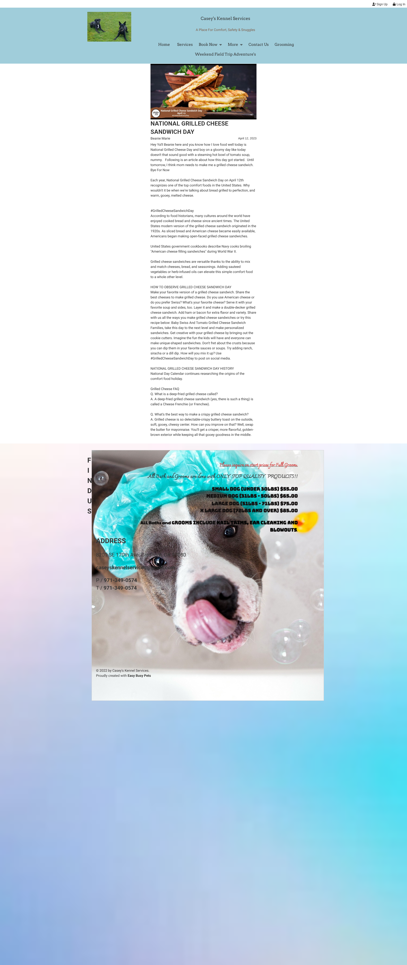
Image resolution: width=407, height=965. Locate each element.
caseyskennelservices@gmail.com (135, 568)
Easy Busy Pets (139, 676)
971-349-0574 (120, 580)
